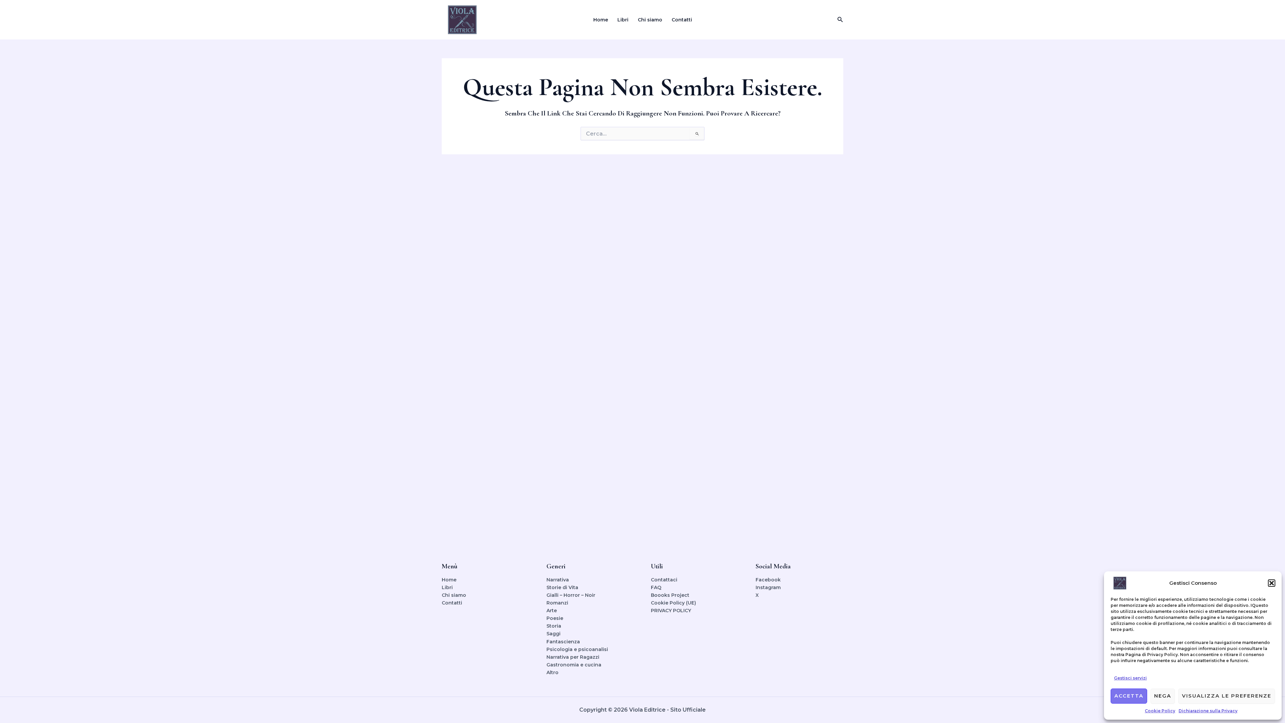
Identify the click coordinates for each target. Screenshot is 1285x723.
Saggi (553, 634)
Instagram (768, 587)
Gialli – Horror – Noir (570, 595)
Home (600, 20)
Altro (552, 672)
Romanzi (557, 603)
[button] (1271, 583)
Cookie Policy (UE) (673, 603)
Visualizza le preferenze (1226, 696)
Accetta (1128, 696)
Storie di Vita (562, 587)
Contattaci (664, 580)
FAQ (656, 587)
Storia (553, 626)
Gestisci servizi (1130, 677)
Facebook (768, 580)
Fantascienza (563, 642)
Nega (1162, 696)
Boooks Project (670, 595)
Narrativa (557, 580)
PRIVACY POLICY (671, 611)
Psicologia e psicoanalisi (577, 649)
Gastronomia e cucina (573, 665)
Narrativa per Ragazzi (572, 657)
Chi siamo (650, 20)
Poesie (554, 618)
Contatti (682, 20)
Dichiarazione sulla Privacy (1208, 710)
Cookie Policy (1160, 710)
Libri (622, 20)
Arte (551, 611)
